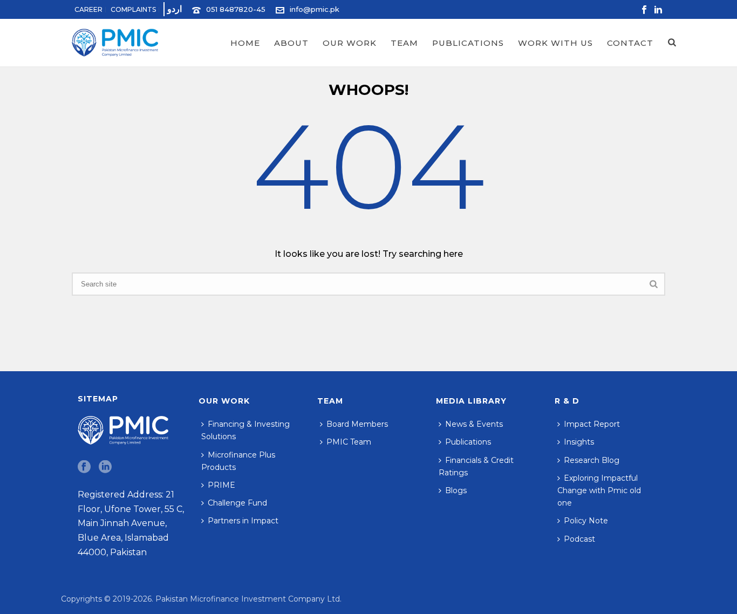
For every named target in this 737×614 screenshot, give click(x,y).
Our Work (350, 43)
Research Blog (591, 460)
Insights (579, 442)
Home (245, 43)
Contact (630, 43)
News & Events (474, 424)
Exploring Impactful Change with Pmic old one (599, 490)
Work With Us (555, 43)
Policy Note (586, 521)
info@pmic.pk (314, 9)
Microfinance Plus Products (238, 461)
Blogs (456, 490)
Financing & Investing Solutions (245, 430)
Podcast (579, 539)
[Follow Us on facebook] (84, 467)
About (291, 43)
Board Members (357, 424)
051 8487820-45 (235, 9)
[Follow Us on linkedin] (105, 467)
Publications (468, 43)
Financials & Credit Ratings (476, 466)
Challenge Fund (237, 503)
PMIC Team (348, 442)
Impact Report (592, 424)
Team (404, 43)
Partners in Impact (243, 521)
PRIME (221, 485)
